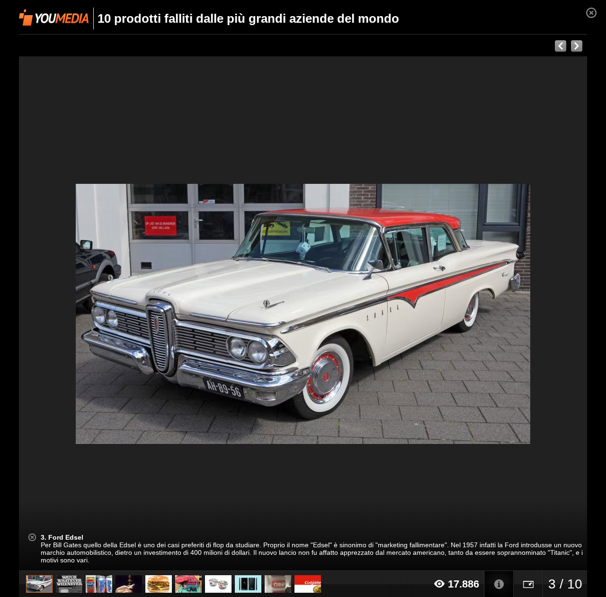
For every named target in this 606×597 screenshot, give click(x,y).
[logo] (54, 17)
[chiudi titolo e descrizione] (32, 537)
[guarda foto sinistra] (76, 313)
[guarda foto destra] (360, 313)
